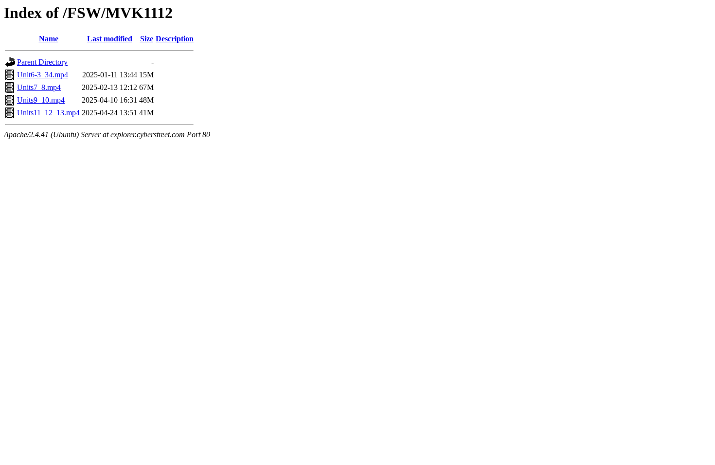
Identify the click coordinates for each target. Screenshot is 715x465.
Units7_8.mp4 (39, 87)
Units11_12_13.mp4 (48, 112)
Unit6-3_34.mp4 (42, 75)
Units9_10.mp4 (41, 100)
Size (146, 39)
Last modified (109, 39)
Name (48, 39)
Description (175, 39)
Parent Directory (42, 62)
